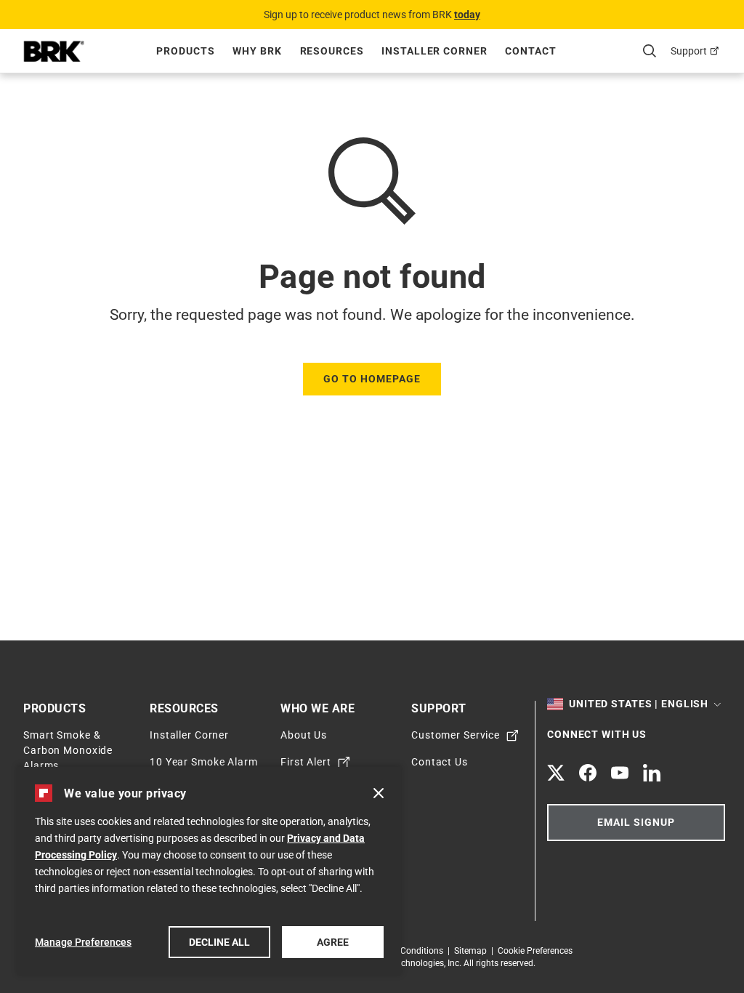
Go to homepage (372, 379)
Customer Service (455, 735)
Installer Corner (189, 735)
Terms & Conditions (407, 951)
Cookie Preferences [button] (535, 951)
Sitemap (472, 951)
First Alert (305, 762)
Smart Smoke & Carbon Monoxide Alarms (68, 750)
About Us (303, 735)
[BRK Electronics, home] (53, 51)
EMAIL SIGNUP (636, 822)
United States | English (638, 703)
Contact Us (439, 762)
